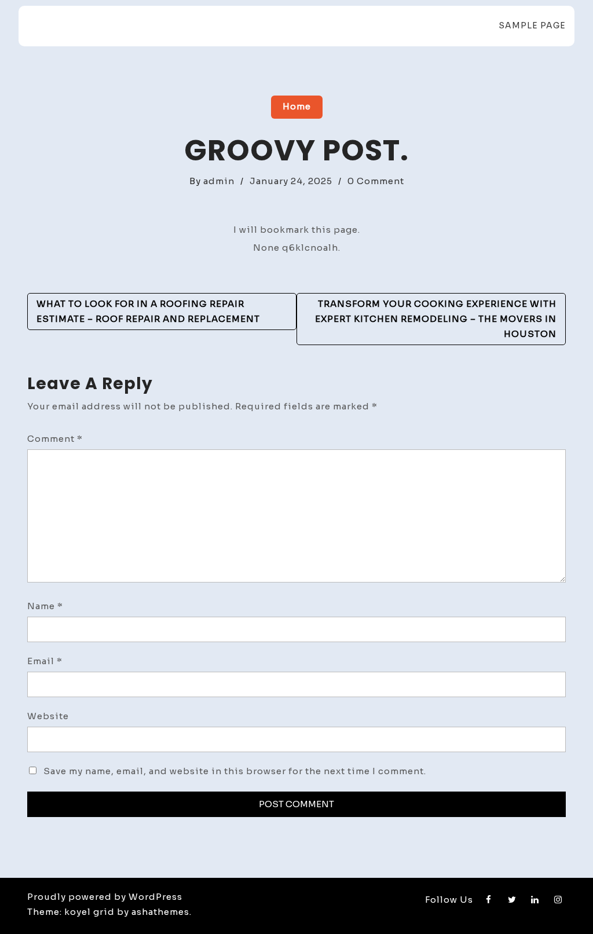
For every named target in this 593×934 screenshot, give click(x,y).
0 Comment (375, 180)
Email (45, 660)
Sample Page (532, 25)
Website (48, 715)
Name (45, 605)
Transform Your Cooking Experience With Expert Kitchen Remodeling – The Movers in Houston (436, 318)
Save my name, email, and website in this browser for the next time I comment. (234, 770)
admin (219, 180)
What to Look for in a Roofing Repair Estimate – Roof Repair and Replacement (148, 311)
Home (297, 106)
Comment (55, 438)
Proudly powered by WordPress (104, 896)
